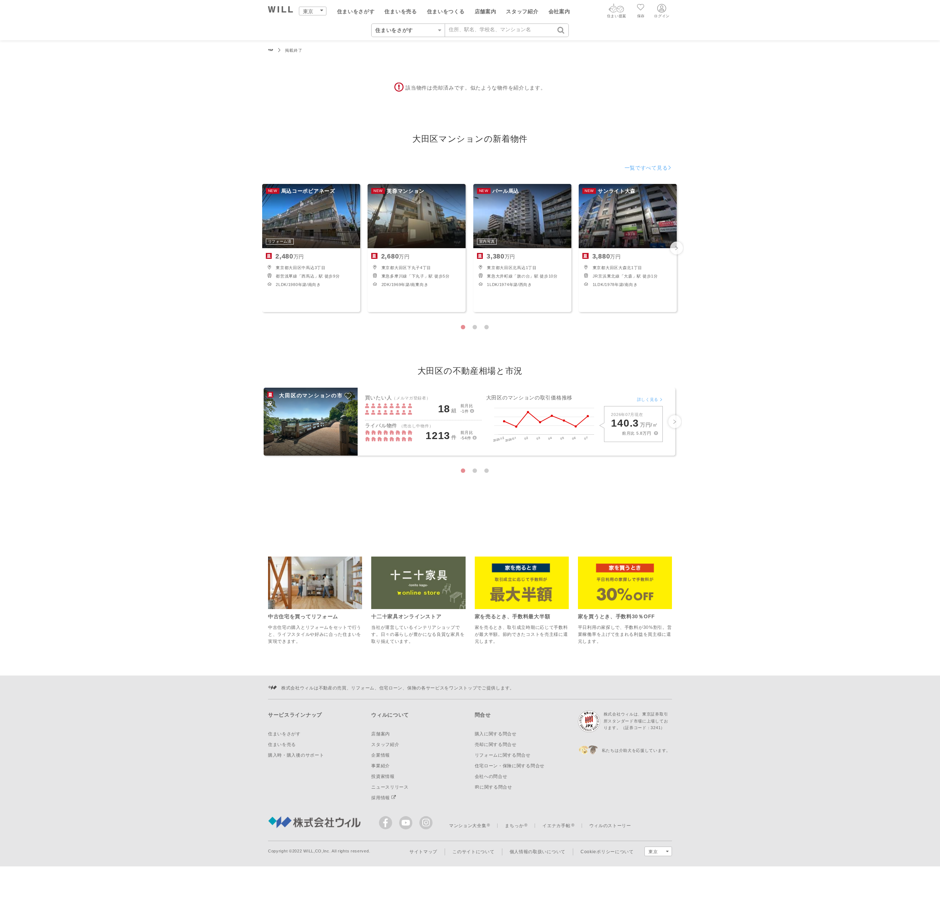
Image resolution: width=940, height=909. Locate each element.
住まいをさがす (356, 11)
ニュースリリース (390, 787)
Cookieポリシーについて (607, 851)
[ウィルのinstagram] (426, 822)
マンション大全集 (468, 825)
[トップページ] (280, 10)
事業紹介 (380, 765)
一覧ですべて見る (646, 168)
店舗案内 (485, 11)
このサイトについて (473, 851)
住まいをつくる (446, 11)
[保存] (641, 8)
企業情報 (380, 755)
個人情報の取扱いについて (537, 851)
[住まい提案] (616, 10)
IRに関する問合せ (493, 787)
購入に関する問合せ (496, 733)
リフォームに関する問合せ (503, 755)
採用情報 (381, 797)
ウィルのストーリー (610, 825)
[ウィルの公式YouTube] (407, 824)
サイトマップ (423, 851)
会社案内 (559, 11)
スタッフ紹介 (522, 11)
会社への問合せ (491, 776)
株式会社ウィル (271, 50)
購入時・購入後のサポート (296, 755)
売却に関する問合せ (496, 744)
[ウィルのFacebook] (387, 824)
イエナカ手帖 (556, 825)
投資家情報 (383, 776)
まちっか (514, 825)
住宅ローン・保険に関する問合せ (510, 765)
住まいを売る (400, 11)
